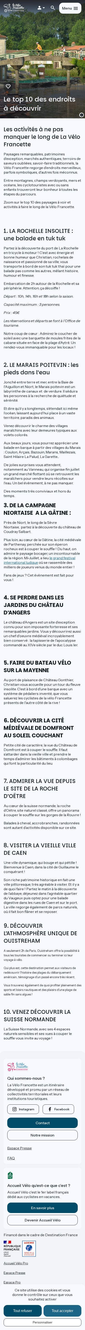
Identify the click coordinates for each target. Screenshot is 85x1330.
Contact (43, 1123)
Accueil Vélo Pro (16, 1263)
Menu (67, 8)
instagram (26, 1109)
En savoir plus (42, 1208)
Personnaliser (42, 1322)
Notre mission (42, 1135)
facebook (61, 1109)
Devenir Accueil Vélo (43, 1220)
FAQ (11, 1158)
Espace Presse (19, 1148)
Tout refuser (22, 1311)
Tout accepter (62, 1311)
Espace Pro (12, 1282)
